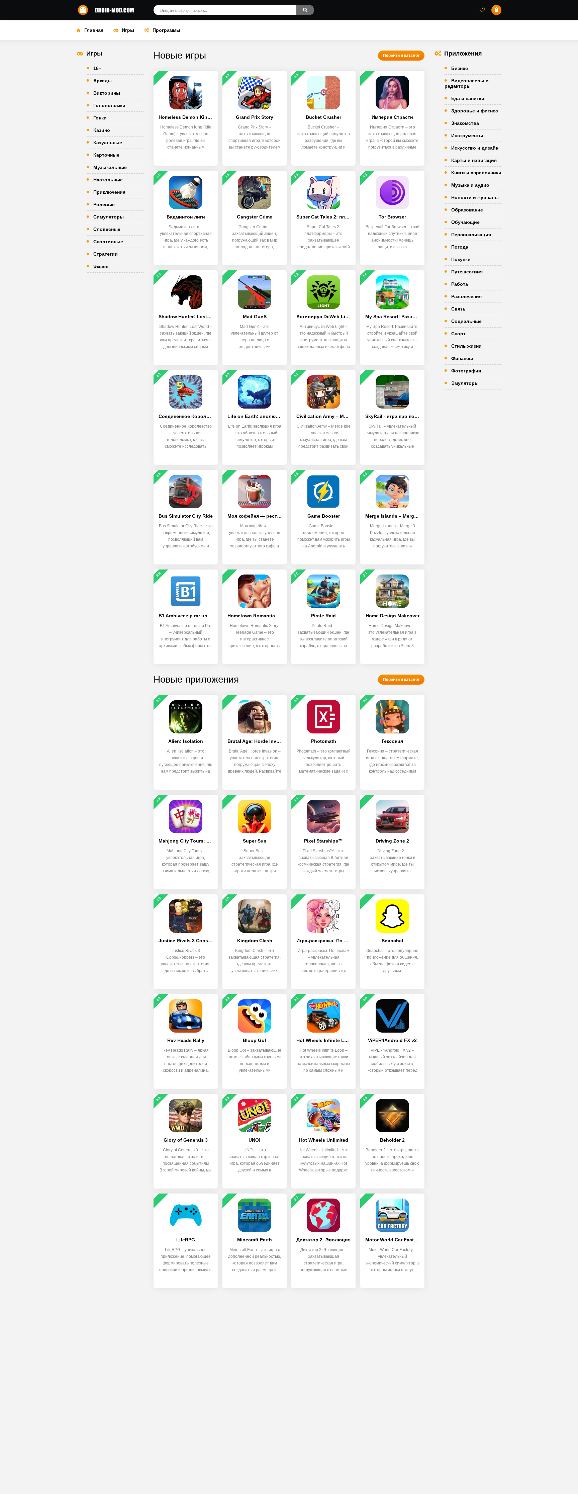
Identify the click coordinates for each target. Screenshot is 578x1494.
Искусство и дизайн (474, 148)
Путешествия (467, 271)
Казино (101, 130)
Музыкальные (110, 167)
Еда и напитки (467, 98)
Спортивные (108, 241)
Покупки (461, 259)
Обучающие (465, 222)
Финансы (462, 358)
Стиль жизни (466, 346)
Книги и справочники (476, 172)
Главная (93, 30)
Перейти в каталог (401, 55)
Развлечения (466, 296)
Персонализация (471, 234)
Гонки (100, 117)
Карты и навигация (474, 160)
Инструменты (467, 135)
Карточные (106, 155)
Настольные (108, 179)
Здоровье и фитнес (474, 110)
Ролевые (104, 204)
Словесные (106, 229)
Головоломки (109, 105)
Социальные (466, 321)
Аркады (102, 80)
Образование (467, 209)
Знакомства (465, 123)
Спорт (458, 333)
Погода (459, 247)
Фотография (466, 370)
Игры (128, 30)
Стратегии (105, 254)
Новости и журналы (475, 197)
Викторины (106, 93)
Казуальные (107, 142)
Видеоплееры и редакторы (467, 83)
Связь (458, 309)
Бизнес (459, 68)
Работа (459, 284)
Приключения (109, 192)
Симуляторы (108, 216)
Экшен (100, 266)
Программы (166, 30)
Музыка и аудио (470, 185)
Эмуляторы (465, 383)
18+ (97, 68)
